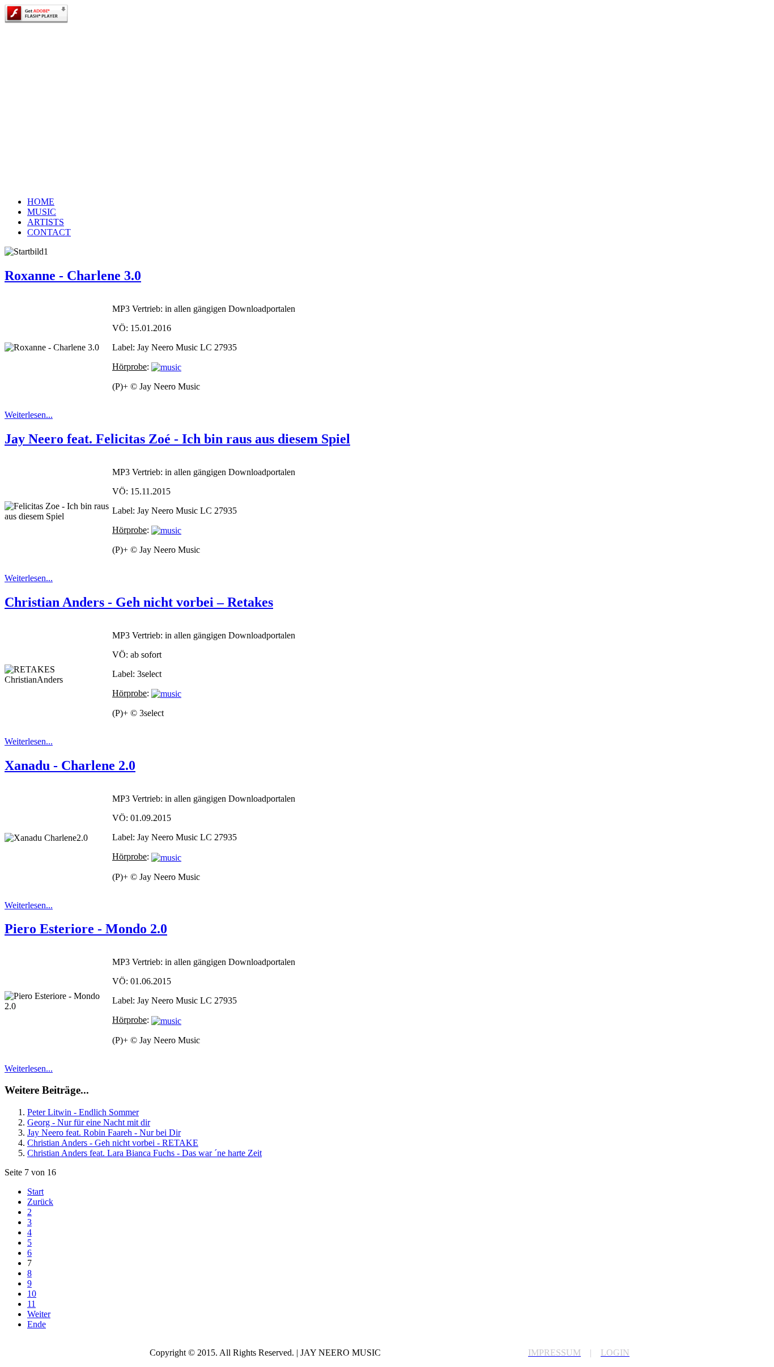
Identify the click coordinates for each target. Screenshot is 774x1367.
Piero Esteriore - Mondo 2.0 (86, 928)
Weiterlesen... (29, 415)
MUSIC (41, 212)
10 (31, 1293)
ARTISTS (45, 222)
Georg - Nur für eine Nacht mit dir (88, 1122)
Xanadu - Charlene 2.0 (70, 765)
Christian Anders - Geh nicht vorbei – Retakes (139, 602)
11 (31, 1304)
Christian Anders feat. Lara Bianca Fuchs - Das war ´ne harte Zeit (144, 1153)
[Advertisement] (387, 108)
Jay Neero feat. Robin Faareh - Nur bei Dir (104, 1132)
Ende (36, 1324)
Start (35, 1191)
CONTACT (49, 232)
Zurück (40, 1202)
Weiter (38, 1314)
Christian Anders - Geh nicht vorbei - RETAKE (112, 1143)
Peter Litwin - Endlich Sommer (83, 1112)
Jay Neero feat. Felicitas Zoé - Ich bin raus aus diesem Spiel (177, 438)
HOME (40, 201)
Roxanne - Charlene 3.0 (73, 275)
